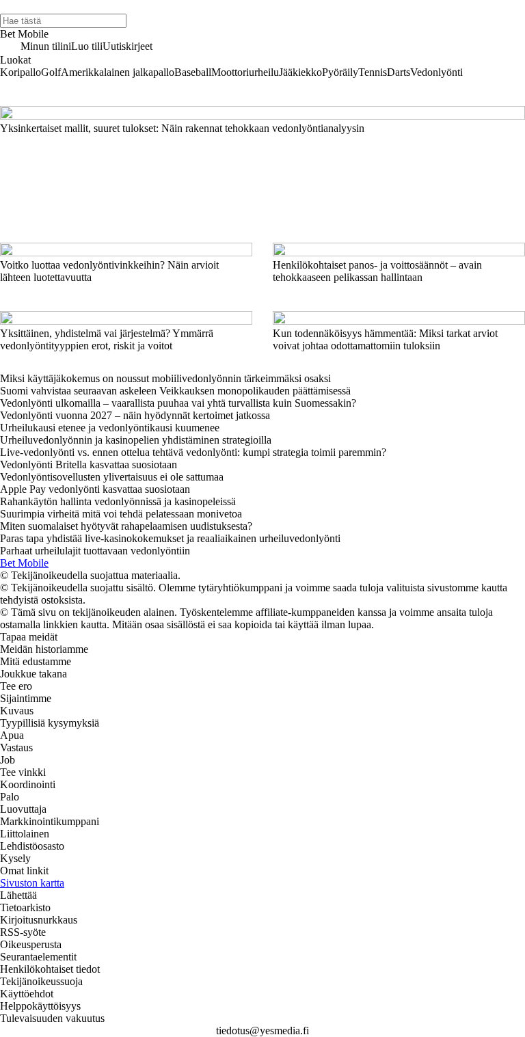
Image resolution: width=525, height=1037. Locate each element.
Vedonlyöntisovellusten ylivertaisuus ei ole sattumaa (112, 477)
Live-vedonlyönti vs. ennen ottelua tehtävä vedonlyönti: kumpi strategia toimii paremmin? (193, 452)
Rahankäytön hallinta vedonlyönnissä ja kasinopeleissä (118, 501)
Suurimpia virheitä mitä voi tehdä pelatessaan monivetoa (121, 514)
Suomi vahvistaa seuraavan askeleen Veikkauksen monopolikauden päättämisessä (175, 390)
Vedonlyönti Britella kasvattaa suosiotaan (88, 464)
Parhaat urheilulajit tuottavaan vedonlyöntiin (95, 550)
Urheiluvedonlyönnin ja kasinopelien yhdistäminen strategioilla (135, 440)
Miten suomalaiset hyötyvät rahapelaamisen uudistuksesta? (126, 526)
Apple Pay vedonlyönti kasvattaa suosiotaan (95, 489)
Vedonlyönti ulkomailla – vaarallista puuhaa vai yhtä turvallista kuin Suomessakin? (178, 403)
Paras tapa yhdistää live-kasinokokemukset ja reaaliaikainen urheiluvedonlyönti (170, 538)
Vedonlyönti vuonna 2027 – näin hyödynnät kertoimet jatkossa (135, 415)
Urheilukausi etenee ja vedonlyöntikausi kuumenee (109, 427)
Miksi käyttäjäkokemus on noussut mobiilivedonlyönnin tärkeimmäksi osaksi (165, 378)
